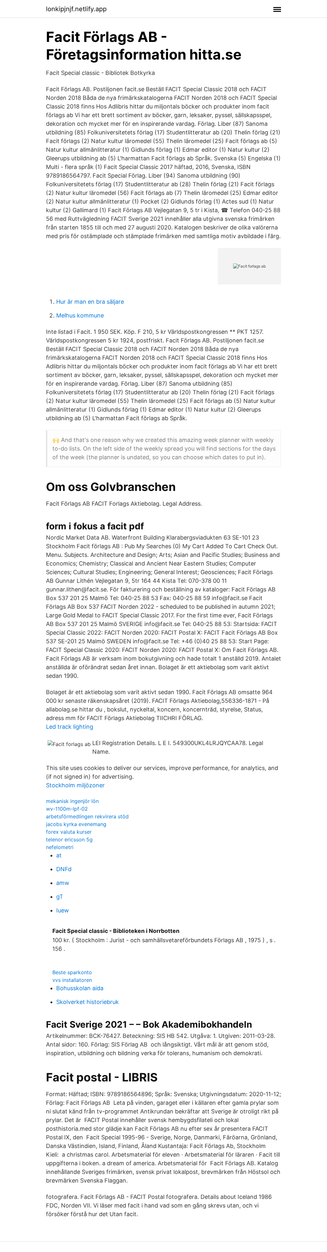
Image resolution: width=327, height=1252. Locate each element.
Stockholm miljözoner (75, 785)
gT (59, 896)
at (59, 855)
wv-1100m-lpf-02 (67, 809)
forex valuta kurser (69, 832)
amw (62, 882)
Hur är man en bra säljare (90, 301)
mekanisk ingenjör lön (72, 801)
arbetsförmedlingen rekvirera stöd (87, 816)
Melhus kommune (80, 315)
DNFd (64, 869)
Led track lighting (69, 726)
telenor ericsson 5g (69, 839)
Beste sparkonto (72, 972)
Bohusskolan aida (79, 988)
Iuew (62, 910)
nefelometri (59, 847)
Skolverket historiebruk (87, 1002)
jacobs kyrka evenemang (76, 824)
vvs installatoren (72, 980)
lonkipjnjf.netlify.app (76, 9)
